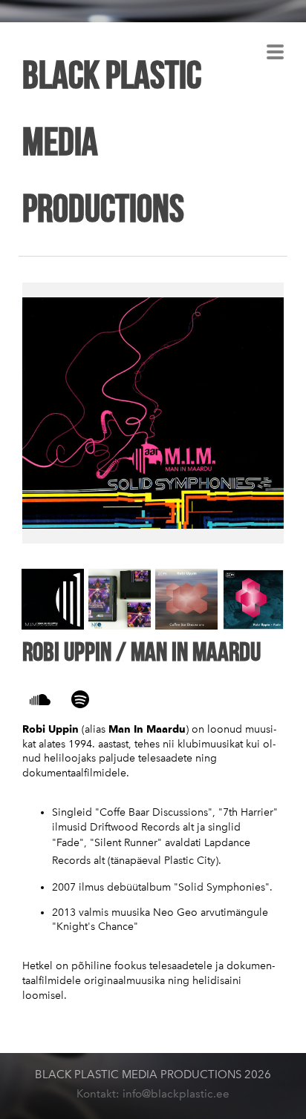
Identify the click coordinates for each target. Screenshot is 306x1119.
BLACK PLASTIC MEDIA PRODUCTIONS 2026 (153, 1074)
